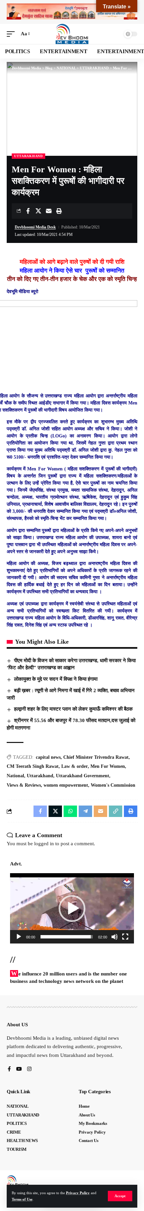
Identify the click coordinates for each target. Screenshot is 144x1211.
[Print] (59, 211)
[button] (120, 1196)
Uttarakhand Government (82, 775)
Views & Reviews (24, 785)
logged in (44, 843)
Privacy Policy (78, 1193)
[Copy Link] (115, 811)
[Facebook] (9, 1069)
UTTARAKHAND (28, 156)
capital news (48, 757)
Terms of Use (22, 1199)
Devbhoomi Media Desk (35, 227)
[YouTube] (19, 1069)
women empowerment (66, 785)
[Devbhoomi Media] (72, 34)
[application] (72, 908)
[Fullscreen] (125, 936)
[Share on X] (38, 211)
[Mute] (114, 936)
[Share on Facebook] (27, 211)
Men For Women (107, 766)
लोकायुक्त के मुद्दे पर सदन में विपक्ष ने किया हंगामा (55, 679)
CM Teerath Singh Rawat (33, 766)
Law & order (74, 766)
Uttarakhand (40, 775)
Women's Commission (113, 785)
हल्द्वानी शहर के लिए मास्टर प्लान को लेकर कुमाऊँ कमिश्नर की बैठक (73, 709)
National (15, 775)
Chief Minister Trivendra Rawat (96, 757)
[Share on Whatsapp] (70, 811)
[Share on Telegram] (85, 811)
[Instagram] (29, 1069)
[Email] (48, 211)
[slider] (67, 936)
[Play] (18, 936)
